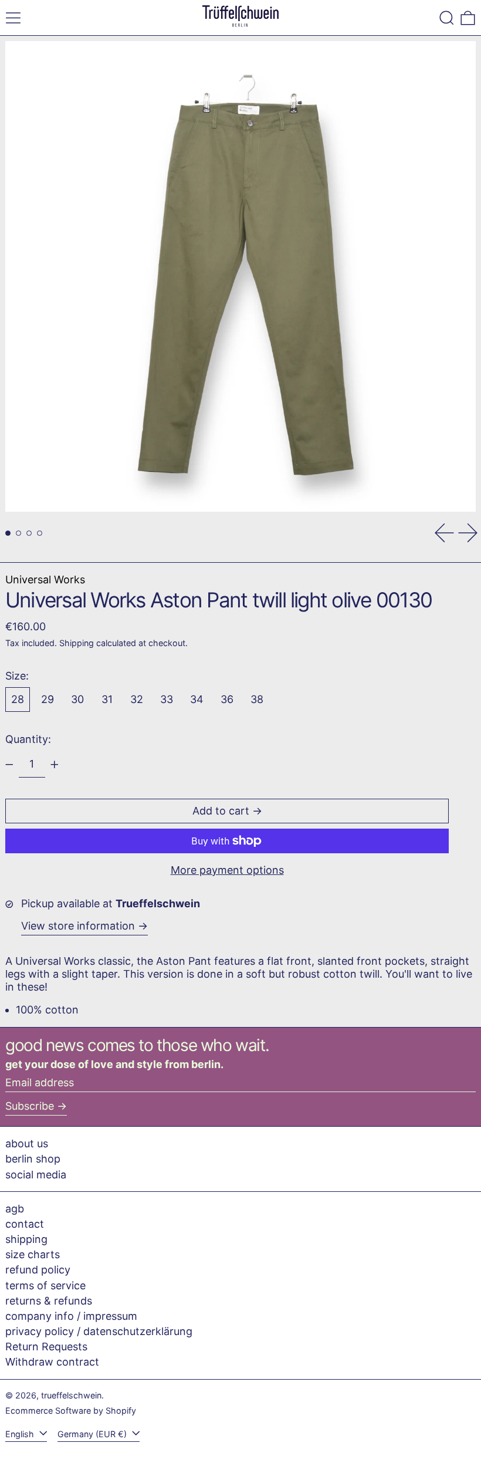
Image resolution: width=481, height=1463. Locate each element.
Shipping (76, 643)
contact (24, 1224)
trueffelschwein (71, 1395)
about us (26, 1143)
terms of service (45, 1285)
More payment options (227, 870)
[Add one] (54, 764)
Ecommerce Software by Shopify (70, 1410)
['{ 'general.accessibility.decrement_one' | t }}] (9, 764)
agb (14, 1208)
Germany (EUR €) (93, 1434)
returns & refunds (48, 1301)
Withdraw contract (52, 1362)
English (20, 1434)
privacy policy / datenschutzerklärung (98, 1331)
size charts (32, 1254)
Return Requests (46, 1346)
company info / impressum (71, 1316)
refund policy (37, 1269)
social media (35, 1174)
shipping (26, 1239)
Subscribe (29, 1106)
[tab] (8, 533)
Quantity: (28, 739)
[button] (447, 18)
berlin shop (32, 1159)
